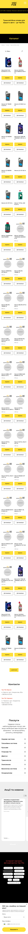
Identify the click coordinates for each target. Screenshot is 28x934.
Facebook (5, 897)
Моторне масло (19, 868)
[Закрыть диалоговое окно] (27, 904)
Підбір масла (19, 902)
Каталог (3, 45)
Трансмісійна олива (14, 45)
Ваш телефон (6, 921)
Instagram (5, 894)
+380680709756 (6, 704)
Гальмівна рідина (19, 871)
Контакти (12, 900)
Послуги (11, 894)
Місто (4, 914)
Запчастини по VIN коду (14, 882)
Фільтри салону (8, 877)
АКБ (10, 879)
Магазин (11, 898)
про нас (11, 896)
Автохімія (16, 879)
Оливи (7, 45)
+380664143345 (6, 694)
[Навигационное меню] (25, 2)
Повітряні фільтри (19, 874)
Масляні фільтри (8, 874)
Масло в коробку (8, 871)
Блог (10, 902)
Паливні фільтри (19, 877)
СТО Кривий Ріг (20, 897)
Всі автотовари (8, 868)
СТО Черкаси (20, 899)
